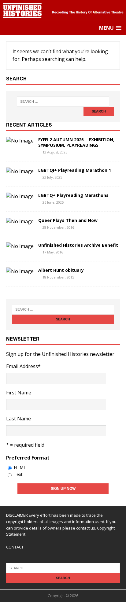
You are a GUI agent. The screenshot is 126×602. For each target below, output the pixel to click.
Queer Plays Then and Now (68, 220)
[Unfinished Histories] (63, 17)
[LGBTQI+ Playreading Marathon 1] (20, 171)
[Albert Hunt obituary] (20, 271)
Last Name (18, 418)
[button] (110, 28)
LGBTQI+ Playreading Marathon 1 (74, 170)
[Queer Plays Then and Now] (20, 221)
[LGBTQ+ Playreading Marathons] (20, 196)
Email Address (23, 366)
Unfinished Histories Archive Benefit (78, 245)
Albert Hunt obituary (61, 270)
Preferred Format (28, 457)
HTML (20, 467)
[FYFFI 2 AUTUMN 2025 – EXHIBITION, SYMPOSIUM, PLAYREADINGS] (20, 140)
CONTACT (15, 547)
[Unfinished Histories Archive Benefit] (20, 246)
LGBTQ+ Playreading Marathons (73, 195)
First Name (18, 392)
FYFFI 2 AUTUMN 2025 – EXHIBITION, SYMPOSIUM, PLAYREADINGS (76, 142)
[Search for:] (63, 101)
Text (18, 474)
